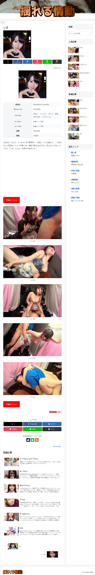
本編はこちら (11, 200)
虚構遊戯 (74, 180)
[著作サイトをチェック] (28, 440)
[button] (57, 62)
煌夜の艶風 (75, 189)
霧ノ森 (73, 152)
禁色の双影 (75, 171)
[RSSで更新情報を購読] (37, 440)
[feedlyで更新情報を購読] (32, 440)
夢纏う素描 (75, 198)
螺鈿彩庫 (74, 162)
